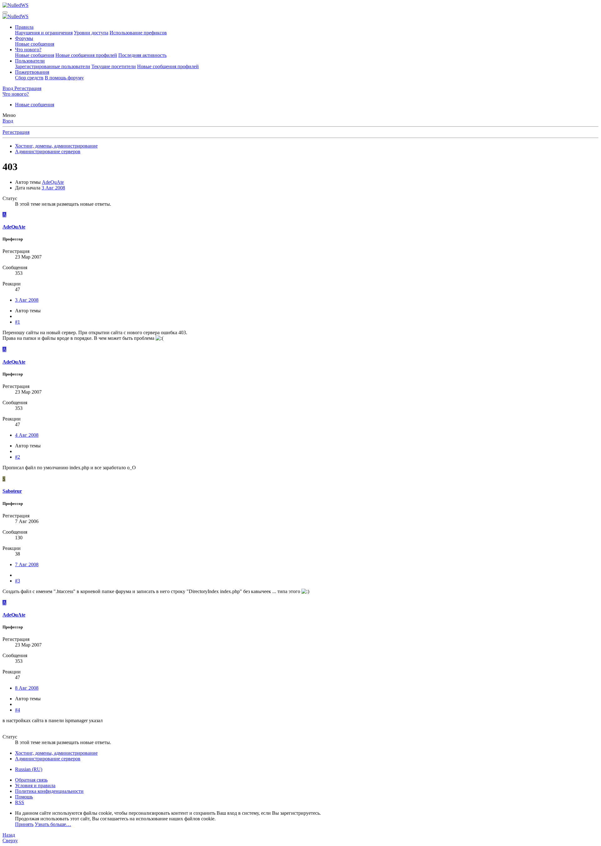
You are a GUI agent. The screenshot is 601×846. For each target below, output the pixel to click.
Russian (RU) (28, 769)
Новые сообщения (34, 44)
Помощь (24, 796)
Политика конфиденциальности (49, 791)
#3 (17, 580)
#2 (17, 457)
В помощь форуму (64, 77)
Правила (24, 27)
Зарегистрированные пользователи (52, 66)
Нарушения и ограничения (44, 32)
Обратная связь (31, 780)
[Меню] (5, 12)
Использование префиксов (138, 32)
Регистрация (16, 132)
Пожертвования (32, 72)
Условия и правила (35, 785)
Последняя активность (142, 55)
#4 (17, 710)
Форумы (24, 38)
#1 (17, 322)
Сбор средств (29, 77)
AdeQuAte (53, 182)
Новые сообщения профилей (86, 55)
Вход (8, 120)
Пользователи (30, 60)
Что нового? (28, 49)
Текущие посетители (113, 66)
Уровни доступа (91, 32)
